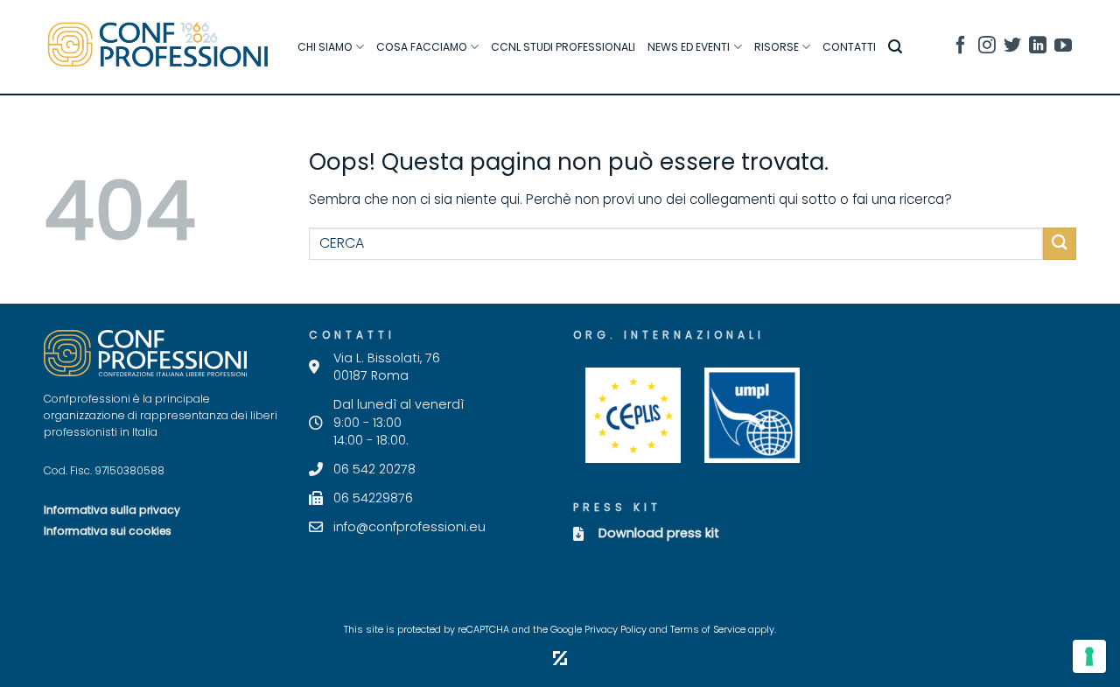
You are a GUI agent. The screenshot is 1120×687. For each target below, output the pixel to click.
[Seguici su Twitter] (1012, 47)
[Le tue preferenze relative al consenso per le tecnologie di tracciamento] (1089, 656)
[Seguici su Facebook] (961, 47)
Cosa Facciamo (421, 46)
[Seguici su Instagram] (987, 47)
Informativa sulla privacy (112, 509)
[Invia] (1059, 244)
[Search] (895, 47)
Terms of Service (708, 629)
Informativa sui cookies (108, 530)
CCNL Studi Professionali (563, 46)
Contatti (849, 46)
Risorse (776, 46)
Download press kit (658, 533)
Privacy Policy (615, 629)
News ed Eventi (689, 46)
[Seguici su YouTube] (1063, 47)
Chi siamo (325, 46)
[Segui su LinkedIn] (1037, 47)
